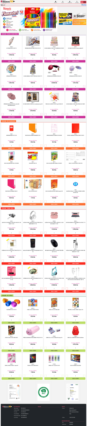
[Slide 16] (45, 30)
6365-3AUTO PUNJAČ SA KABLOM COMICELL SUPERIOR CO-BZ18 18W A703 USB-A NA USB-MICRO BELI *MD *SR (75, 278)
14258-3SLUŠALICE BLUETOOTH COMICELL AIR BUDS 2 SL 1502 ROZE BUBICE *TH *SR (54, 222)
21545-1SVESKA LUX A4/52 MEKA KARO (54, 309)
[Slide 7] (24, 30)
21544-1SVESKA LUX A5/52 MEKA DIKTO (32, 364)
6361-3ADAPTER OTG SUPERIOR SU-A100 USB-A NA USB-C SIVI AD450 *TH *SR (11, 222)
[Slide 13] (38, 30)
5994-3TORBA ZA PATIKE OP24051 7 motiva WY (11, 364)
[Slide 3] (15, 30)
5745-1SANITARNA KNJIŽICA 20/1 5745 (11, 134)
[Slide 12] (36, 30)
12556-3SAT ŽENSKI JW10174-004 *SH (11, 47)
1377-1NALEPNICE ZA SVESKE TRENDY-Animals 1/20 (75, 309)
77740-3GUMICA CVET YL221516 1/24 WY (54, 364)
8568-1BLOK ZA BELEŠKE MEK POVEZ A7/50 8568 (11, 162)
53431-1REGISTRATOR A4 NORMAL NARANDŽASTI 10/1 (32, 134)
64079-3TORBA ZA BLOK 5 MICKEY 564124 (33, 309)
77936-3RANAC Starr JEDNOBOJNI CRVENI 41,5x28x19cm (76, 336)
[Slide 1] (11, 30)
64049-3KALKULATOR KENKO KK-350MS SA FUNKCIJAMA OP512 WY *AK (33, 250)
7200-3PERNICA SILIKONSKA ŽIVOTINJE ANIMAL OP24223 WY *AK (32, 336)
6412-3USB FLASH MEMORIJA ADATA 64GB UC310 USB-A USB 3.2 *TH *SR (11, 278)
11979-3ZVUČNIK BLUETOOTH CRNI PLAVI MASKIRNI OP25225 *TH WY (33, 278)
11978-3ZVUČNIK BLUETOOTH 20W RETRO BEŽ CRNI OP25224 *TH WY (11, 250)
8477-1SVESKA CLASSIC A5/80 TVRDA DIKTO (11, 336)
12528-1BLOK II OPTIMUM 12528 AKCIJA (75, 364)
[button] (83, 2)
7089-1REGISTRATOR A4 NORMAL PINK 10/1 (11, 190)
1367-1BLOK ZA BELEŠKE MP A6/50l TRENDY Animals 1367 (54, 190)
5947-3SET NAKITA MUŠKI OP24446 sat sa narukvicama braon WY (33, 103)
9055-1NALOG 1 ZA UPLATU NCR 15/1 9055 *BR (75, 162)
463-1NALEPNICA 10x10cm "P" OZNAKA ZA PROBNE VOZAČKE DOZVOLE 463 (75, 191)
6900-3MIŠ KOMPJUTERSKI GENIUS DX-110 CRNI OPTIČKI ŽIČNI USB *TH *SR (54, 250)
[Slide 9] (29, 30)
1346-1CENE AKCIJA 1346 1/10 (33, 162)
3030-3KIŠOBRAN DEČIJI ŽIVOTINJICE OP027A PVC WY (33, 47)
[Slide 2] (13, 30)
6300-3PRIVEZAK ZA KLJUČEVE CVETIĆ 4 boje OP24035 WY (54, 103)
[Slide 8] (27, 30)
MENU (82, 2)
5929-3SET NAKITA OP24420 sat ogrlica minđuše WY (75, 47)
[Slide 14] (40, 30)
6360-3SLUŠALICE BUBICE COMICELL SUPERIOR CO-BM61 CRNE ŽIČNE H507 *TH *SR (75, 250)
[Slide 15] (43, 30)
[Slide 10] (31, 30)
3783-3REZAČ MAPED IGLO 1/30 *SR (11, 309)
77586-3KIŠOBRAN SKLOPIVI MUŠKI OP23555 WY (54, 75)
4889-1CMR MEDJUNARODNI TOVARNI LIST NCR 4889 (54, 134)
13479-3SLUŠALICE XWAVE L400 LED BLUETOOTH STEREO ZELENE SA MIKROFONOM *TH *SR (54, 278)
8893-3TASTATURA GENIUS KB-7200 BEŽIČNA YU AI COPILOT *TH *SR (75, 222)
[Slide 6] (22, 30)
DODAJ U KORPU (11, 61)
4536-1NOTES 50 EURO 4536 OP (33, 190)
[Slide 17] (47, 30)
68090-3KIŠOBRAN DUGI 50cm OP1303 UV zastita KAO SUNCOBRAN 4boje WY (11, 104)
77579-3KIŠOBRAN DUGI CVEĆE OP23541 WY (75, 75)
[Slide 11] (34, 30)
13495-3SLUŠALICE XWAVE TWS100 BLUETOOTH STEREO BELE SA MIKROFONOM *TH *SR (32, 222)
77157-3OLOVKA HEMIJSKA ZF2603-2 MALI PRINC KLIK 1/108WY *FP (75, 104)
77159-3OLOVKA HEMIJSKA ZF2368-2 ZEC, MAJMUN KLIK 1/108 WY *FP (54, 48)
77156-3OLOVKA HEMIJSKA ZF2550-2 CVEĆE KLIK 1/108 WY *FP (33, 75)
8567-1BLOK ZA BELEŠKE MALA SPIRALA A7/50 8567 (54, 162)
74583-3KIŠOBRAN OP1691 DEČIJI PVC (11, 75)
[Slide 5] (20, 30)
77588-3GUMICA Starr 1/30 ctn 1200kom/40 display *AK (54, 336)
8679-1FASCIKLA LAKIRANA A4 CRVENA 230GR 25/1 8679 (75, 134)
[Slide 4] (17, 30)
